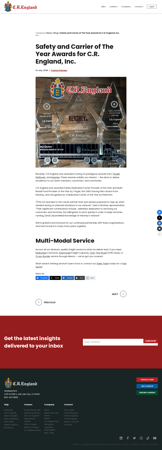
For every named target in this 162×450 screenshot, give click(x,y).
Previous (50, 302)
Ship (103, 6)
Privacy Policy (115, 444)
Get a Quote (69, 410)
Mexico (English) (11, 416)
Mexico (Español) (11, 419)
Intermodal (65, 252)
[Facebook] (128, 438)
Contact (138, 6)
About (46, 410)
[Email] (159, 228)
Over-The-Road (98, 252)
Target (116, 173)
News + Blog (49, 433)
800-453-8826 (11, 397)
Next (115, 294)
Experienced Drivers (32, 413)
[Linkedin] (121, 438)
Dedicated (41, 252)
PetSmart (40, 177)
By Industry (8, 427)
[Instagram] (141, 438)
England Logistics (11, 424)
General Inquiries (71, 416)
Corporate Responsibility (49, 428)
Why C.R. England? (31, 416)
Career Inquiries (70, 419)
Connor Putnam (59, 70)
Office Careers (30, 424)
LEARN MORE (150, 341)
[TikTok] (148, 438)
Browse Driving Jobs (32, 410)
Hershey (55, 177)
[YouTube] (154, 438)
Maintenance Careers (29, 420)
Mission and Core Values (51, 414)
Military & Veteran (31, 427)
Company (125, 6)
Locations (68, 424)
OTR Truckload (10, 413)
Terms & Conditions (131, 444)
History (47, 418)
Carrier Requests (71, 413)
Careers (113, 6)
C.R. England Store (51, 421)
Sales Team (103, 263)
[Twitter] (134, 438)
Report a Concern (71, 422)
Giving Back (49, 424)
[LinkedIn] (159, 223)
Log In (151, 6)
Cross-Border (43, 256)
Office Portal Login (150, 444)
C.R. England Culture (32, 430)
